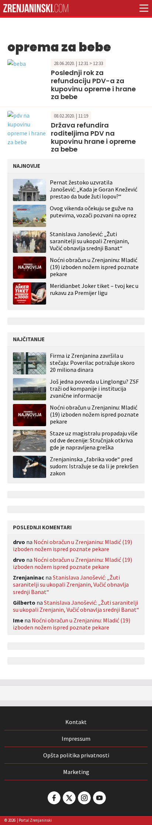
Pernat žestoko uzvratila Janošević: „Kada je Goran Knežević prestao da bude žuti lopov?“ (93, 189)
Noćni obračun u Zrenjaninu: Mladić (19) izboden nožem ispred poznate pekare (94, 267)
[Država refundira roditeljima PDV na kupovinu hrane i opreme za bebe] (27, 127)
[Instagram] (84, 798)
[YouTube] (99, 798)
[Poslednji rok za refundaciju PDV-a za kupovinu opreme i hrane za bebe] (16, 63)
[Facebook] (53, 798)
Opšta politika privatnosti (76, 755)
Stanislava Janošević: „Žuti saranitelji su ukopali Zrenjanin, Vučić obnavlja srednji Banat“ (89, 241)
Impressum (76, 738)
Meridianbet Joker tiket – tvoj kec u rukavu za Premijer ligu (94, 289)
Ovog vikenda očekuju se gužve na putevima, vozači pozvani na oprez (93, 211)
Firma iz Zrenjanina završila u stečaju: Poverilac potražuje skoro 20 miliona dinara (92, 362)
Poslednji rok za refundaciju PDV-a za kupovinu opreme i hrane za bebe (93, 84)
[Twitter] (69, 798)
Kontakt (76, 722)
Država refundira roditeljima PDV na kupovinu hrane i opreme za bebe (93, 137)
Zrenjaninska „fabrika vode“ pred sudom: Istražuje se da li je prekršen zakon (94, 466)
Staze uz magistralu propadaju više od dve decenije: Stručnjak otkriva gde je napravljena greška (94, 440)
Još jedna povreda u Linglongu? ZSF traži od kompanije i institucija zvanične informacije (94, 388)
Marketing (76, 771)
